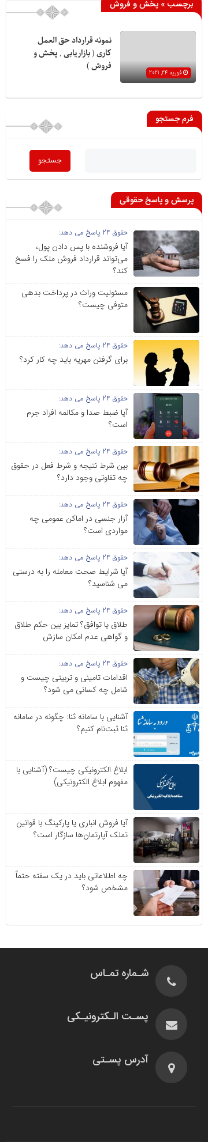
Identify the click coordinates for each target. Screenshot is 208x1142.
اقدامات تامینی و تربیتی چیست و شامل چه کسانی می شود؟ (74, 683)
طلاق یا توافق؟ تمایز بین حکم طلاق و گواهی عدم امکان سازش (71, 630)
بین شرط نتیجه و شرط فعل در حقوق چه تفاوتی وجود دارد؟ (69, 471)
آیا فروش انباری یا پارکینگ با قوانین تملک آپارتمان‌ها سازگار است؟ (72, 828)
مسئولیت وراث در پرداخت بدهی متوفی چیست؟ (74, 298)
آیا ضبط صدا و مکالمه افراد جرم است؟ (77, 418)
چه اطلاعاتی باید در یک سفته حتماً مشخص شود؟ (72, 881)
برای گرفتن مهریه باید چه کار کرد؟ (74, 359)
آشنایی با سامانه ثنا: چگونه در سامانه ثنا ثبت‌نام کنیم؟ (70, 722)
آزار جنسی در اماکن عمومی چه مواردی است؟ (78, 524)
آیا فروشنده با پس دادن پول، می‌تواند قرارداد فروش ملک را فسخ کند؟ (71, 258)
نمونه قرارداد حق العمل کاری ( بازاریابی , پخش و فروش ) (73, 53)
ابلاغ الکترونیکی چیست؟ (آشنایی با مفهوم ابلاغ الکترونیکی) (72, 775)
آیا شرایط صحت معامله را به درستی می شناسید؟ (70, 577)
